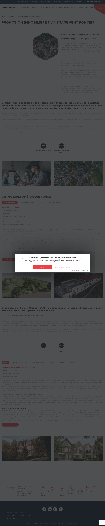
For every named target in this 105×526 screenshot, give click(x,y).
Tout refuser (79, 270)
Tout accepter (40, 267)
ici (79, 260)
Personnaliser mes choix (62, 267)
